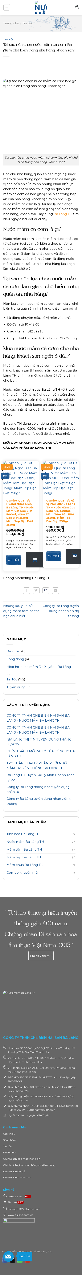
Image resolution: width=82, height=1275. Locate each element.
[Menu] (6, 7)
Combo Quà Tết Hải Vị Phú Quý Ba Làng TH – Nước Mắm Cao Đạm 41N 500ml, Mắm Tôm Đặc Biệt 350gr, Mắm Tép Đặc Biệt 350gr (60, 511)
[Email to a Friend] (45, 590)
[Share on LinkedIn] (55, 590)
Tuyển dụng (16, 687)
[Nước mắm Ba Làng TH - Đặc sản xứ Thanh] (41, 7)
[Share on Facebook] (26, 590)
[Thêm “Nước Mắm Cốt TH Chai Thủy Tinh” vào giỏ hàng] (35, 559)
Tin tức (8, 39)
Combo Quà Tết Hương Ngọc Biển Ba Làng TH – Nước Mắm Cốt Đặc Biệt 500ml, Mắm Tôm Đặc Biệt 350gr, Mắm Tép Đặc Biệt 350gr (20, 512)
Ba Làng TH (63, 214)
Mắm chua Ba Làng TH (25, 865)
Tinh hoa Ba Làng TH (23, 834)
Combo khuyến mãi (22, 873)
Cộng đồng (15, 659)
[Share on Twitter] (36, 590)
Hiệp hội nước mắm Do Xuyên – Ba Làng (39, 667)
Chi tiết (14, 559)
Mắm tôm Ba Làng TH (24, 849)
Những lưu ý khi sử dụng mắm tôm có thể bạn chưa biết (21, 611)
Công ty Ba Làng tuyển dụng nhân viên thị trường (61, 611)
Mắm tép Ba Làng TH (24, 857)
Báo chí (13, 651)
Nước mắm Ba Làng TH (25, 842)
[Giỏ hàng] (77, 7)
